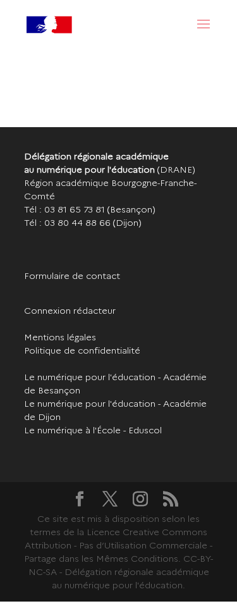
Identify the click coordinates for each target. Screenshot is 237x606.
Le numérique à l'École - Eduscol (93, 430)
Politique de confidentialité (82, 350)
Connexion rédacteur (70, 310)
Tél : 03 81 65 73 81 (64, 209)
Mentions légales (60, 337)
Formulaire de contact (72, 275)
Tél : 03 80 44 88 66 (67, 222)
